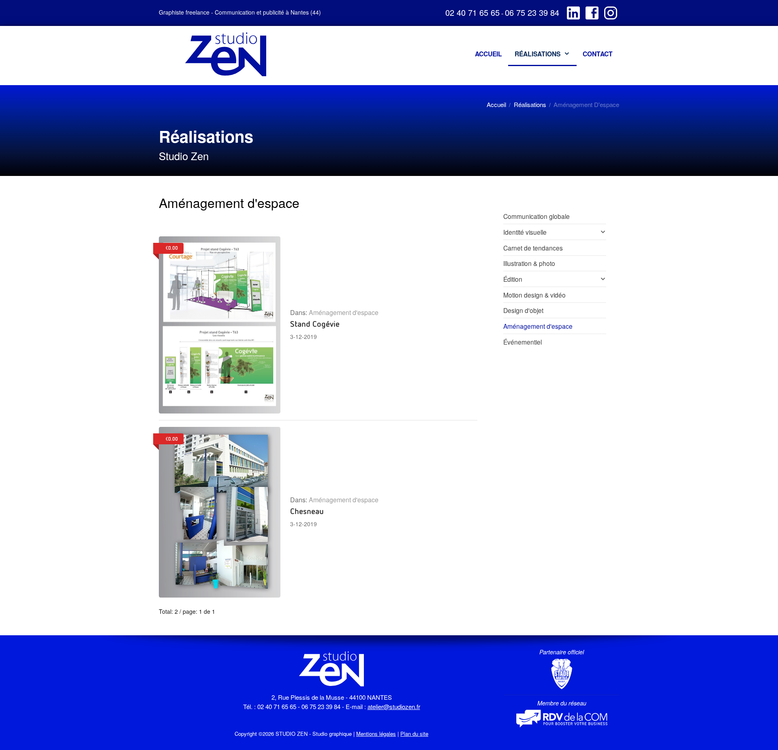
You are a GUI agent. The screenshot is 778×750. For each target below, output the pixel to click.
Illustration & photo (529, 263)
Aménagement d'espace (343, 312)
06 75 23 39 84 (532, 12)
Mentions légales (376, 733)
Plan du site (414, 733)
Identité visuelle (525, 231)
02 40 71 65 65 (472, 12)
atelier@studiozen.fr (394, 706)
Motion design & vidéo (534, 294)
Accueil (496, 104)
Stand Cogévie (315, 323)
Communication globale (536, 216)
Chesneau (307, 511)
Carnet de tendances (533, 247)
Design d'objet (523, 310)
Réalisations (530, 104)
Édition (512, 278)
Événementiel (522, 341)
